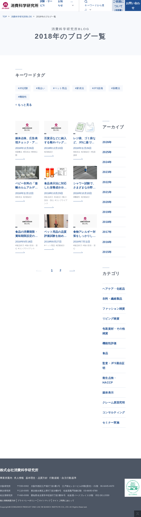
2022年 (107, 182)
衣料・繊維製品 (112, 298)
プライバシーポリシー (27, 500)
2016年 (107, 242)
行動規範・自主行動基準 (62, 478)
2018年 (107, 221)
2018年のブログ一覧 (46, 16)
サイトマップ (45, 500)
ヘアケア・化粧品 (113, 288)
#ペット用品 (60, 88)
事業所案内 (6, 478)
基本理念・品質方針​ (37, 478)
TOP (5, 16)
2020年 (107, 202)
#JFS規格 (97, 88)
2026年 (107, 142)
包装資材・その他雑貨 (113, 331)
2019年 (107, 212)
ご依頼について (118, 5)
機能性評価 (109, 343)
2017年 (107, 231)
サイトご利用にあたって (63, 500)
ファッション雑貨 (113, 308)
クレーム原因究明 (113, 402)
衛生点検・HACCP (109, 380)
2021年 (107, 192)
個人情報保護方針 (7, 500)
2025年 (107, 152)
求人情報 (19, 478)
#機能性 (22, 96)
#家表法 (79, 88)
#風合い (40, 88)
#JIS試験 (23, 88)
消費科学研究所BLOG (21, 16)
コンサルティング (113, 412)
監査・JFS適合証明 (113, 365)
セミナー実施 (110, 422)
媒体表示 (108, 392)
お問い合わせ (133, 5)
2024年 (107, 162)
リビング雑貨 (110, 318)
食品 (105, 353)
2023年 (107, 172)
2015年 (107, 252)
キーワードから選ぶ (94, 7)
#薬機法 (115, 88)
